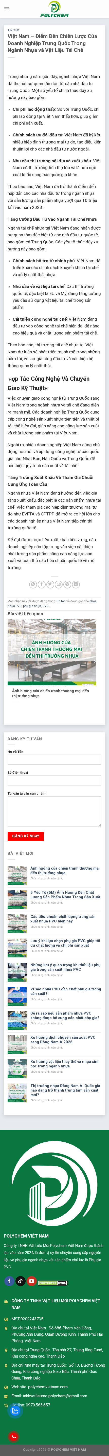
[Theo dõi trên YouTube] (32, 1281)
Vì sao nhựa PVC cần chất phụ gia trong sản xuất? (65, 991)
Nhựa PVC (15, 606)
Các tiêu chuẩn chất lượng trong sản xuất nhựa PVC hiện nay (63, 918)
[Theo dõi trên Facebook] (9, 1281)
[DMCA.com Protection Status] (53, 1283)
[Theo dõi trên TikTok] (20, 1281)
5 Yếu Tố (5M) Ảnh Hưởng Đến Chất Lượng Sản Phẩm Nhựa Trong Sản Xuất (65, 894)
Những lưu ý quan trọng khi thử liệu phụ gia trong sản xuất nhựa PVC (65, 967)
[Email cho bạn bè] (59, 584)
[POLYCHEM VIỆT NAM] (54, 9)
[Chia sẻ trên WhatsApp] (33, 584)
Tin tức (13, 30)
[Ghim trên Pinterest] (67, 584)
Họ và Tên (15, 752)
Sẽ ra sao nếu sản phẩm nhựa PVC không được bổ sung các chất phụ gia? (64, 1015)
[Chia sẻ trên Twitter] (50, 584)
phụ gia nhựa (32, 606)
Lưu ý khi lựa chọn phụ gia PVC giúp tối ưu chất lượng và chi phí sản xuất (65, 943)
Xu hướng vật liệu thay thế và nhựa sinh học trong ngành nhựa (65, 1063)
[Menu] (7, 9)
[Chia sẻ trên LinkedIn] (76, 584)
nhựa (93, 601)
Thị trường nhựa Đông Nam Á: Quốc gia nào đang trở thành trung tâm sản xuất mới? (65, 1090)
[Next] (94, 662)
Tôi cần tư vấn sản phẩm (26, 793)
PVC (45, 606)
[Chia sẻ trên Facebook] (42, 584)
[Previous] (9, 662)
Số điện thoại (18, 772)
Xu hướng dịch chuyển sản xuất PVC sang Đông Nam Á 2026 (63, 1039)
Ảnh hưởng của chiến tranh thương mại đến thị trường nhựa (50, 693)
